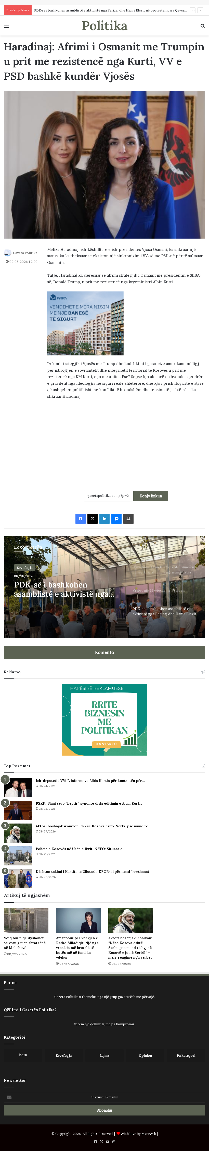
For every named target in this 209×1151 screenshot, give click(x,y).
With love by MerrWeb (138, 1134)
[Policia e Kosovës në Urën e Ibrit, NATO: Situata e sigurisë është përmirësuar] (18, 855)
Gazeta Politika (25, 253)
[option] (104, 587)
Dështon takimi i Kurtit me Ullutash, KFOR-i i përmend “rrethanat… (94, 871)
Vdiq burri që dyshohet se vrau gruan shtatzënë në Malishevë (25, 943)
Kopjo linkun (151, 496)
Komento (104, 652)
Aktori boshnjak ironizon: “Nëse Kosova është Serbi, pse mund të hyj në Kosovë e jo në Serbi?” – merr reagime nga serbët (130, 948)
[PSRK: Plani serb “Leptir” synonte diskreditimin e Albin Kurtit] (18, 810)
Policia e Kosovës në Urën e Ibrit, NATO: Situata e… (80, 849)
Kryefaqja (25, 568)
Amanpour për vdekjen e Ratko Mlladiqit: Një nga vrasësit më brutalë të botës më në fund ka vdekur (77, 948)
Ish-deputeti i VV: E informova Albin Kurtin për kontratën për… (90, 780)
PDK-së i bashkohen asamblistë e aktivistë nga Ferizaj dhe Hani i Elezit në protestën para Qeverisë (111, 10)
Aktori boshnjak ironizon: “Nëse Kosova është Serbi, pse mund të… (93, 826)
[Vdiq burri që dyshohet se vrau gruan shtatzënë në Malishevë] (26, 920)
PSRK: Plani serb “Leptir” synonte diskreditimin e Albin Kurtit (89, 803)
